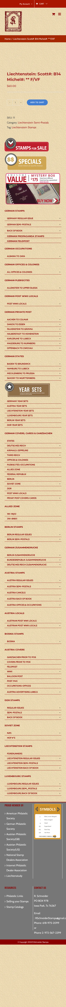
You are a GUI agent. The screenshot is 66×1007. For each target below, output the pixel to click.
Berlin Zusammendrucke (21, 555)
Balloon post (15, 676)
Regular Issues (15, 707)
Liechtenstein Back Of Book (23, 768)
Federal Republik (16, 474)
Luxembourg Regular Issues (23, 783)
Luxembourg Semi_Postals (22, 788)
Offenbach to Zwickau (20, 348)
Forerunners (14, 753)
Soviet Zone (14, 483)
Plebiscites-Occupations (21, 464)
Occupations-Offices (19, 685)
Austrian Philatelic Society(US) (16, 847)
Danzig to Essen (16, 324)
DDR (9, 488)
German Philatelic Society (16, 826)
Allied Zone (13, 469)
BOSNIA (11, 641)
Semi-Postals (14, 712)
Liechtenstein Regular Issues (23, 758)
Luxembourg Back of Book (22, 793)
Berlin (10, 479)
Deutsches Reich (16, 445)
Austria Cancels (16, 592)
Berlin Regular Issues (19, 534)
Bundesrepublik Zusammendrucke (26, 559)
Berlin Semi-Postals (18, 539)
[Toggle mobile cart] (53, 14)
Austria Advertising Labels (22, 692)
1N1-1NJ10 (11, 513)
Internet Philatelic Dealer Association (16, 868)
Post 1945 (12, 681)
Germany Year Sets (17, 401)
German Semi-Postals (19, 224)
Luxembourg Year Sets (20, 415)
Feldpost (12, 666)
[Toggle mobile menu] (59, 14)
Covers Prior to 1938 (18, 662)
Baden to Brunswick (18, 363)
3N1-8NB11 (12, 518)
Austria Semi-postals (19, 586)
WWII (9, 671)
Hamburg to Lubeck (18, 368)
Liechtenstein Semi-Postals (33, 122)
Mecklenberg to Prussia (21, 373)
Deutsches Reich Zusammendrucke (27, 564)
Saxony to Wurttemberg (21, 378)
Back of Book (14, 230)
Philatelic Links (14, 896)
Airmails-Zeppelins (17, 450)
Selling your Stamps (17, 901)
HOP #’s (11, 737)
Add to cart (37, 102)
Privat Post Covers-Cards (21, 498)
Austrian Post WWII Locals (22, 625)
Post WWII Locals (16, 303)
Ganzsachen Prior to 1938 (21, 657)
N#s (9, 733)
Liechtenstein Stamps (24, 127)
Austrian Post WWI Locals (22, 620)
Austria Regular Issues (20, 580)
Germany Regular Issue (20, 218)
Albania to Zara (16, 256)
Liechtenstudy (14, 875)
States (10, 440)
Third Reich (13, 455)
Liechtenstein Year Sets (20, 410)
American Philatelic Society (17, 816)
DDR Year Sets (15, 425)
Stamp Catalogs (15, 906)
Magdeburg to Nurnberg (21, 343)
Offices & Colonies (17, 460)
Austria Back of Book (19, 598)
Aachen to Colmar (17, 319)
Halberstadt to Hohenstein (23, 333)
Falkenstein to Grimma (20, 329)
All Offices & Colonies (19, 272)
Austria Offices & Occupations (24, 605)
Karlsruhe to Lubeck (19, 338)
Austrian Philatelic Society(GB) (16, 837)
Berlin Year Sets (16, 420)
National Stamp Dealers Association (17, 857)
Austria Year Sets (17, 406)
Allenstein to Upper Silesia (22, 287)
